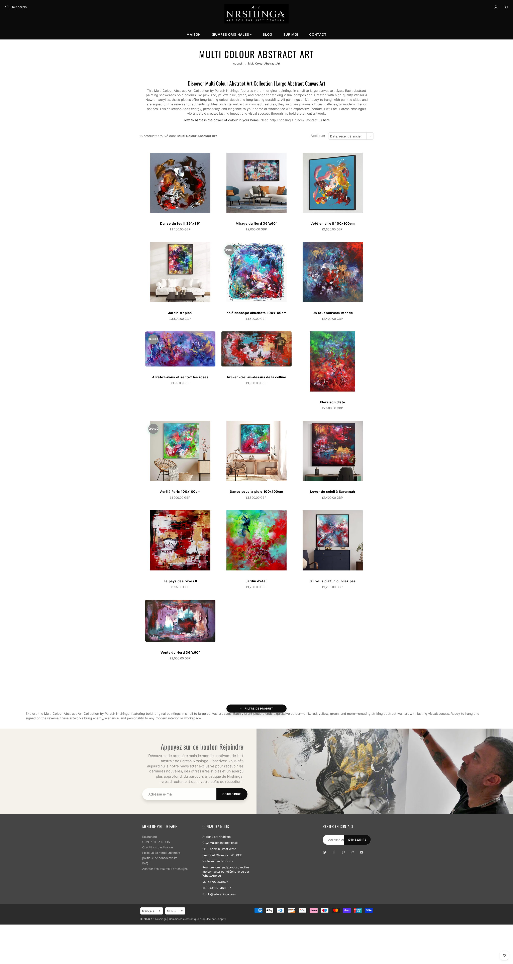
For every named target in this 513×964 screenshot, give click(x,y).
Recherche (149, 837)
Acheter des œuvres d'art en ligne (165, 869)
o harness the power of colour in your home (225, 120)
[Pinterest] (343, 852)
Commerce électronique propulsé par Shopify (197, 919)
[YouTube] (361, 852)
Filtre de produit (259, 708)
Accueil (237, 63)
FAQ (145, 863)
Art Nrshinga (159, 919)
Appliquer (318, 136)
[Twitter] (324, 852)
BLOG (267, 34)
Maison (194, 34)
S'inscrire (357, 840)
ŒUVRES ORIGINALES (231, 34)
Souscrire (231, 794)
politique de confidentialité (159, 858)
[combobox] (351, 136)
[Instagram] (352, 852)
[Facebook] (333, 852)
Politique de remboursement (161, 853)
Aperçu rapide (180, 182)
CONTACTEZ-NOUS (156, 842)
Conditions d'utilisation (157, 847)
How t (187, 120)
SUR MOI (290, 34)
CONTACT (318, 34)
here (326, 120)
